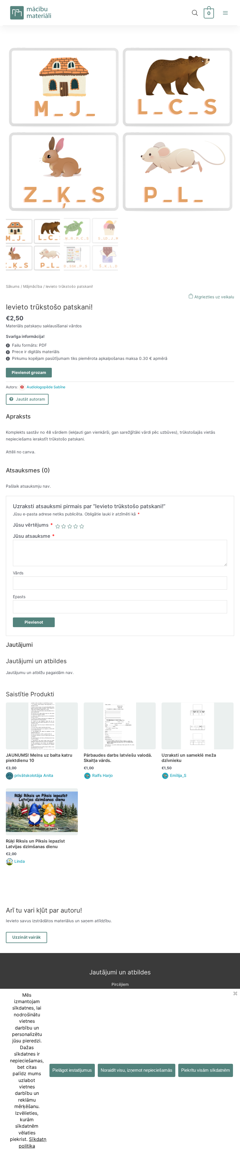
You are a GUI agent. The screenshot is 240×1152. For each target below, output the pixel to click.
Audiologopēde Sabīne (46, 387)
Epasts (19, 596)
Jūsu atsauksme (34, 536)
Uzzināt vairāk (26, 937)
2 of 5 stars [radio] (63, 526)
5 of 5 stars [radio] (81, 526)
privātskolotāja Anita (33, 775)
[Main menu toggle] (225, 12)
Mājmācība (32, 286)
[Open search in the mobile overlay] (195, 13)
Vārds (18, 573)
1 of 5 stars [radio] (57, 526)
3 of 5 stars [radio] (69, 526)
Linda (19, 861)
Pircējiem (120, 984)
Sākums (13, 286)
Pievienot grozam (29, 372)
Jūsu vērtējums (33, 525)
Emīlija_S (178, 775)
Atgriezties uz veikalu (213, 297)
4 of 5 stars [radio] (75, 526)
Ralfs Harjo (102, 775)
